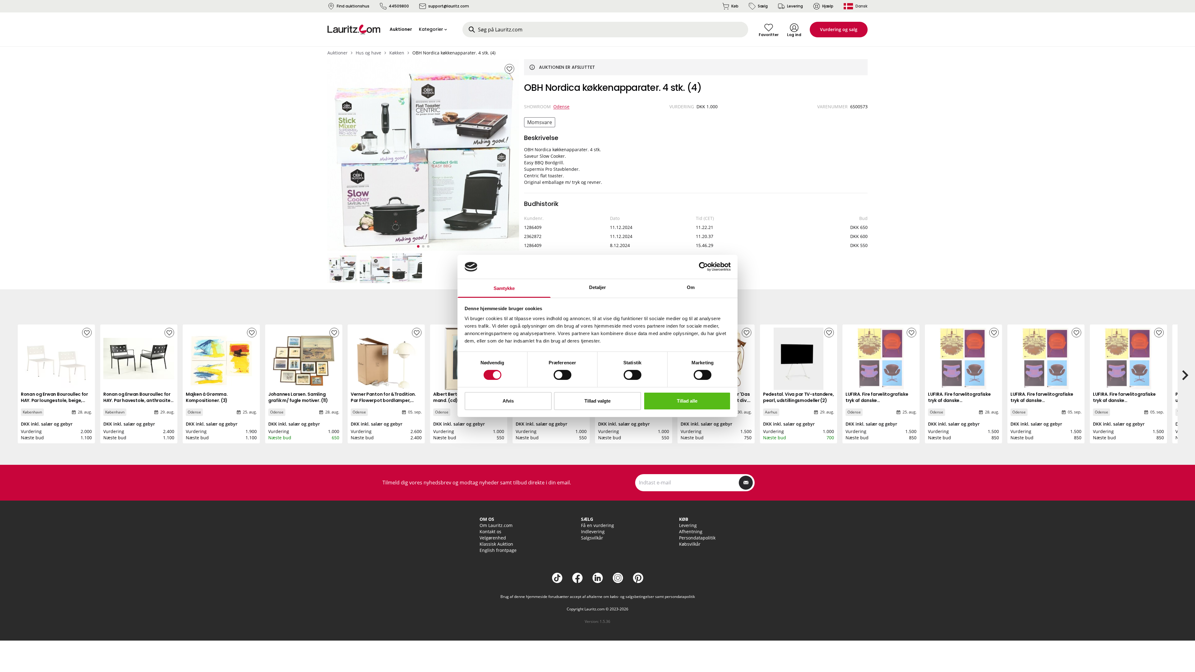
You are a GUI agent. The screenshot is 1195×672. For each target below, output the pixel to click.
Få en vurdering (597, 525)
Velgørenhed (493, 538)
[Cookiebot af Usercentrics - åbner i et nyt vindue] (703, 266)
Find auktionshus (353, 6)
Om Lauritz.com (496, 525)
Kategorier (431, 29)
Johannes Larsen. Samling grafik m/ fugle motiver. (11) (298, 397)
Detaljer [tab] (597, 287)
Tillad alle (687, 401)
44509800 (399, 6)
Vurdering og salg (838, 29)
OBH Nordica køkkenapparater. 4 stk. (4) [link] (453, 53)
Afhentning (690, 531)
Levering (795, 6)
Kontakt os (490, 531)
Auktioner (337, 53)
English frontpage (498, 550)
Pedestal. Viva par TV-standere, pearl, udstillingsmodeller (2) (798, 397)
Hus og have (368, 53)
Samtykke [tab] (504, 288)
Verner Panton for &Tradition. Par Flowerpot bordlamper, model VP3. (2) (383, 400)
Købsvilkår (690, 544)
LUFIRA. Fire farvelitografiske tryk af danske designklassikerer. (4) (877, 400)
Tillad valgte (597, 401)
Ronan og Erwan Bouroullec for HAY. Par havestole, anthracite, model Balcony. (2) (137, 400)
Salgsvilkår (592, 538)
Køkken (396, 53)
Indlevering (593, 531)
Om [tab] (691, 287)
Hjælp (827, 6)
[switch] (562, 375)
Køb (734, 6)
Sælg (763, 6)
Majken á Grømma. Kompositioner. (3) (207, 397)
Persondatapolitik (697, 538)
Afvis (508, 401)
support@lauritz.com (448, 6)
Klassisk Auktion (496, 544)
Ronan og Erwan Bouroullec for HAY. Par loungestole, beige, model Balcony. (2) (54, 400)
